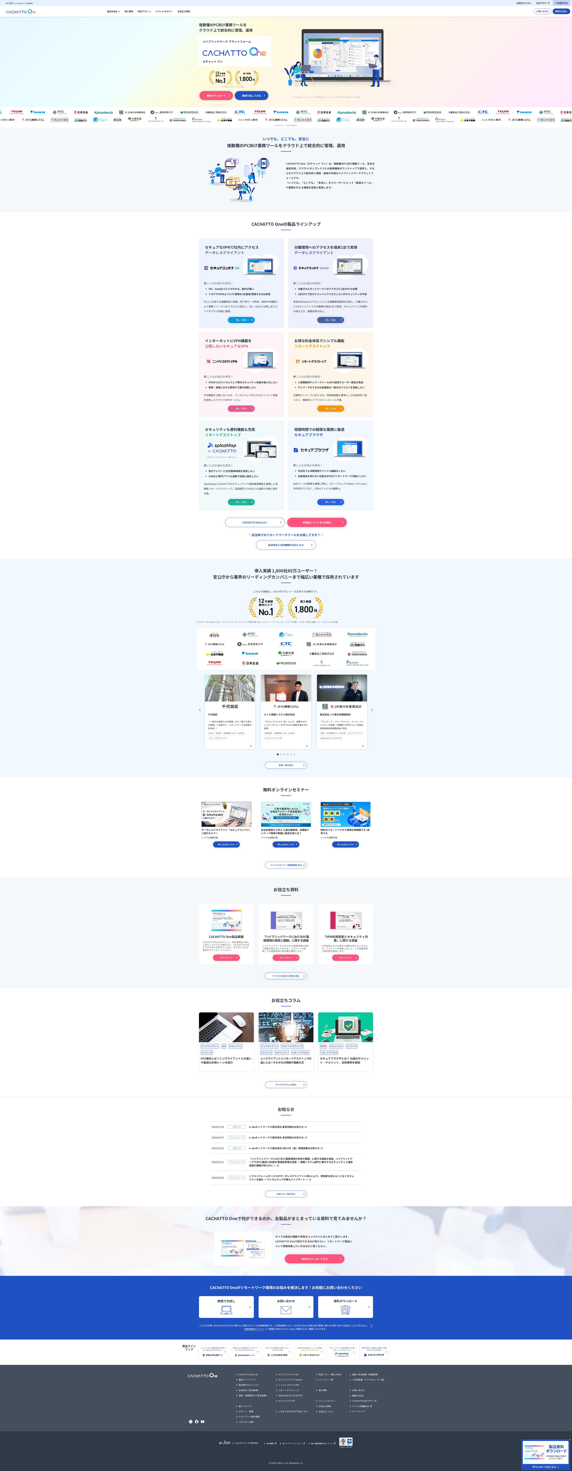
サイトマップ (358, 1411)
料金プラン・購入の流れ (330, 1374)
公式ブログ (541, 2)
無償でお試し (561, 11)
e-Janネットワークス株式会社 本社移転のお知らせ (276, 1137)
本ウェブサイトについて (292, 1443)
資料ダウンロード (216, 95)
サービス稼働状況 (360, 1406)
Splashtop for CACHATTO (290, 1395)
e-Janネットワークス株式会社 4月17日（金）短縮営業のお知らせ (284, 1148)
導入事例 (129, 11)
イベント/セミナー (164, 11)
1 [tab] (278, 754)
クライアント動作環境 (249, 1416)
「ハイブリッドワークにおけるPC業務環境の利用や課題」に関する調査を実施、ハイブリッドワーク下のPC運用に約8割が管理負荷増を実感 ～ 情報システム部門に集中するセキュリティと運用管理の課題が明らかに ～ (301, 1162)
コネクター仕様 (246, 1421)
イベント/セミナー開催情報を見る (286, 864)
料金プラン (143, 11)
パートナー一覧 (326, 1379)
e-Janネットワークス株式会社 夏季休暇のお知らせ (276, 1127)
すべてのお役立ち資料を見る (286, 975)
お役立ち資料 (184, 11)
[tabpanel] (230, 712)
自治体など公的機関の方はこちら (286, 545)
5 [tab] (291, 754)
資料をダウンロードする (314, 1259)
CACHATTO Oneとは (248, 1374)
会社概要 (269, 1443)
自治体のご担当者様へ (249, 1390)
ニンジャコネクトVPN (288, 1384)
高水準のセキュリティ (249, 1384)
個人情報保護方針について (321, 1443)
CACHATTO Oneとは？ (255, 522)
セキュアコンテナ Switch (290, 1379)
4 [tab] (288, 754)
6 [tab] (294, 754)
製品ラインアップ (247, 1379)
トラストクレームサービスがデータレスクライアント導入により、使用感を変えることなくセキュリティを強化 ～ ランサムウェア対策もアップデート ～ (301, 1177)
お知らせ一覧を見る (286, 1193)
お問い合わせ (543, 11)
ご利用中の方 (561, 2)
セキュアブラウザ (286, 1400)
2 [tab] (281, 754)
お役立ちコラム (524, 2)
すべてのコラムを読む (286, 1084)
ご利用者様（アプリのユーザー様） (369, 1379)
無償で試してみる (251, 95)
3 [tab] (284, 754)
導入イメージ (245, 1406)
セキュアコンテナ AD (288, 1374)
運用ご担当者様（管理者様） (365, 1374)
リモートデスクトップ (288, 1390)
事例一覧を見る (286, 765)
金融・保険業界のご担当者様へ (253, 1395)
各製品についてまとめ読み (317, 522)
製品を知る (112, 11)
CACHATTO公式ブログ (362, 1400)
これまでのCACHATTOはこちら (293, 1411)
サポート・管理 (246, 1411)
